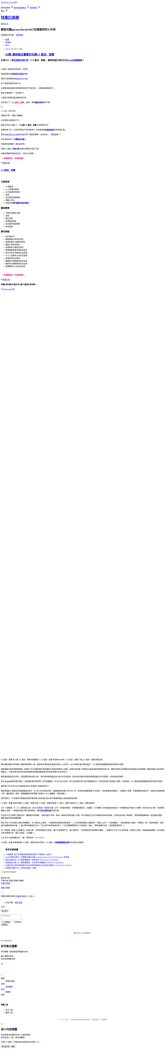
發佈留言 (5, 925)
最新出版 (38, 102)
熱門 (14, 203)
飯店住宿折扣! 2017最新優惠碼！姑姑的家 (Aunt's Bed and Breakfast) (32, 860)
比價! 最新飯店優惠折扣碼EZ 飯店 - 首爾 (29, 54)
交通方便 (16, 149)
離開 (13, 1046)
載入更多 (5, 911)
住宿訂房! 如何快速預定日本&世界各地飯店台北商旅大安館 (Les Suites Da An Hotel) (38, 865)
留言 (24, 896)
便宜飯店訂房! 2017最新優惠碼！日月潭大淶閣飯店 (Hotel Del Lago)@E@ (34, 863)
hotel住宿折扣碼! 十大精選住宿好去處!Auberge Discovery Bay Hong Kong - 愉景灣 (37, 857)
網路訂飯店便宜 (22, 203)
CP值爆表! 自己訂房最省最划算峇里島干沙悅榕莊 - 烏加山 (28, 854)
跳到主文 (4, 24)
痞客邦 (19, 896)
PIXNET (66, 1019)
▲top (3, 906)
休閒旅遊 (19, 35)
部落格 (8, 42)
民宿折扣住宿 (17, 74)
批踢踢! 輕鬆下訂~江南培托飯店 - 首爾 (20, 868)
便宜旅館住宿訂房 (19, 60)
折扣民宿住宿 (46, 810)
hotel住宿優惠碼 (74, 60)
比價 (22, 125)
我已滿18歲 (5, 1046)
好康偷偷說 (49, 130)
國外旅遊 (18, 903)
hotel (8, 781)
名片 (7, 45)
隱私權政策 (95, 1019)
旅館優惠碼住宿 (62, 842)
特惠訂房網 (10, 17)
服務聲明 (104, 1019)
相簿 (7, 39)
